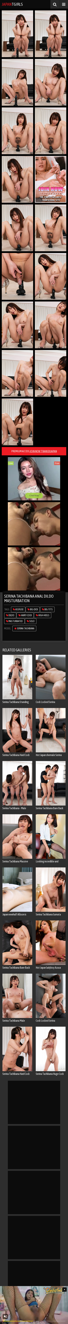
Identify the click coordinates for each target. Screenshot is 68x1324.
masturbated (15, 621)
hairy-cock (26, 615)
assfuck (19, 609)
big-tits (48, 609)
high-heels (43, 615)
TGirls (12, 4)
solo (32, 621)
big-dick (34, 609)
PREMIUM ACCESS (34, 451)
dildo (11, 615)
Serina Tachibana (25, 628)
